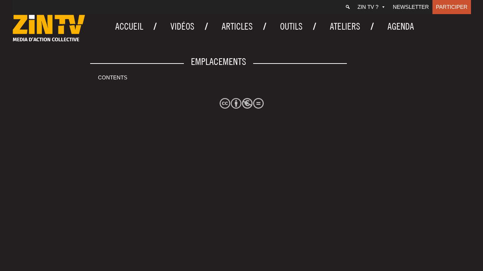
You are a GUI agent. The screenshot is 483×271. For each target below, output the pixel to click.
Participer (451, 7)
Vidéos (182, 26)
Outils (291, 26)
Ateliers (345, 26)
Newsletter (411, 7)
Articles (237, 26)
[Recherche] (348, 7)
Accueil (129, 26)
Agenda (401, 26)
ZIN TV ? (367, 7)
